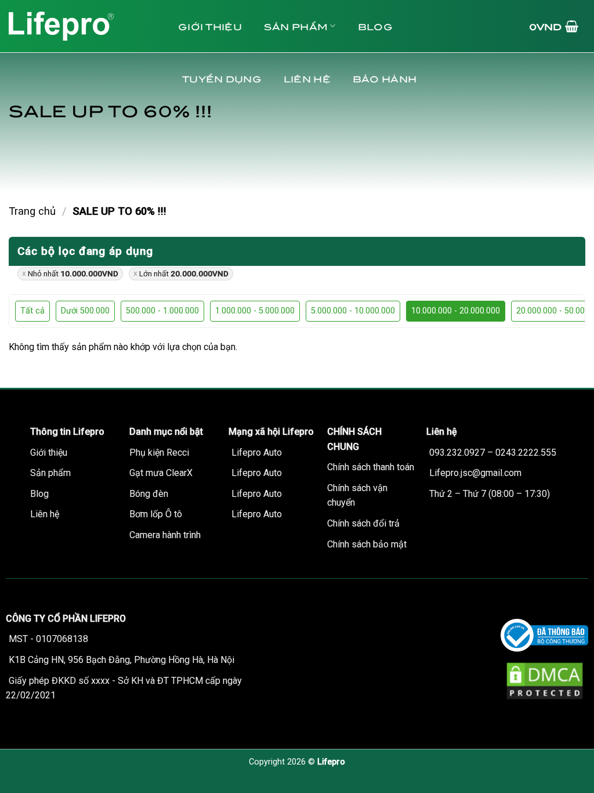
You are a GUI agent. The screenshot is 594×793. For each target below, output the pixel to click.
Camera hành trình (165, 534)
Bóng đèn (148, 493)
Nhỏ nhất (73, 273)
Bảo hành (384, 78)
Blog (375, 26)
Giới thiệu (210, 26)
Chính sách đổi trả (363, 523)
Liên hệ (307, 78)
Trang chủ (32, 211)
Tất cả (32, 311)
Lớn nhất (184, 273)
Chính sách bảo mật (367, 544)
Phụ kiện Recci (159, 452)
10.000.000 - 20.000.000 (455, 311)
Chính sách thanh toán (370, 467)
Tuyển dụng (222, 78)
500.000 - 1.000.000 (162, 311)
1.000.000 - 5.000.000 (255, 311)
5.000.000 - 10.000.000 (353, 311)
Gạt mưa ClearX (161, 472)
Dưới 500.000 (85, 311)
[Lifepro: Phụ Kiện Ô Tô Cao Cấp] (81, 26)
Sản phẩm (296, 26)
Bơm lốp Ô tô (155, 514)
